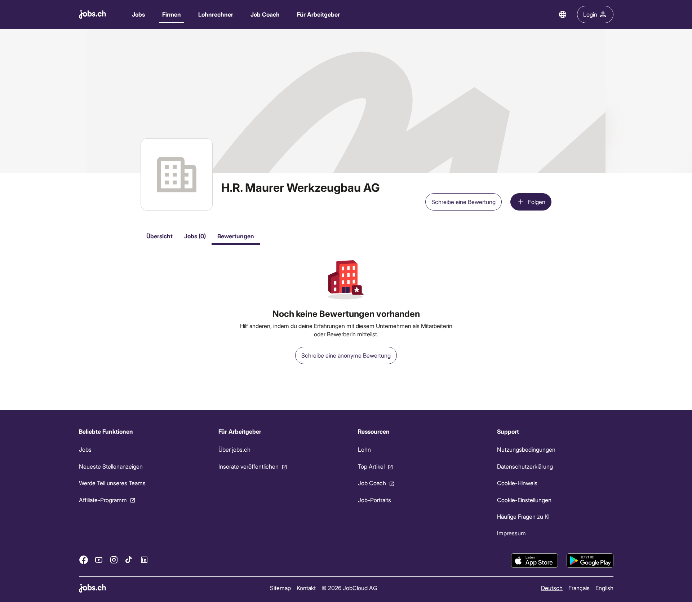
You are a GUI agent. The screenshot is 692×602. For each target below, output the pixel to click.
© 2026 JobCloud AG (349, 587)
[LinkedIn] (144, 560)
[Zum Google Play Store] (590, 560)
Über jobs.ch (234, 449)
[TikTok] (129, 560)
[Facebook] (83, 560)
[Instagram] (114, 560)
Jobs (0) (195, 236)
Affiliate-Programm (103, 499)
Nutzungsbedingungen (526, 449)
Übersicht (159, 236)
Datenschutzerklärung (525, 466)
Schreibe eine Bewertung (463, 201)
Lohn (364, 449)
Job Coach (265, 14)
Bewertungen (235, 236)
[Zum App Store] (534, 560)
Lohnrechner (215, 14)
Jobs (138, 14)
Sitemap (280, 587)
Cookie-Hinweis (517, 482)
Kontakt (305, 587)
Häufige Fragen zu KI (523, 516)
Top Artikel (371, 466)
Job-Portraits (374, 499)
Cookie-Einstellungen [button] (524, 499)
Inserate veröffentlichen (248, 466)
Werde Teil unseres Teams (112, 482)
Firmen (171, 14)
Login (590, 14)
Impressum (511, 533)
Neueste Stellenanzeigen (111, 466)
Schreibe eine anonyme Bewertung (346, 355)
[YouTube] (98, 560)
